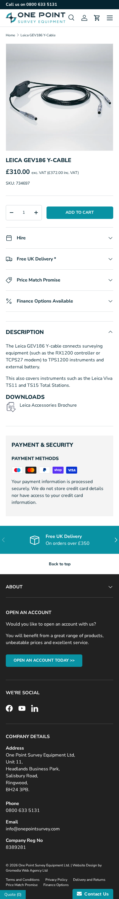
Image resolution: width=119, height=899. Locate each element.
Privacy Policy (56, 879)
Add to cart (80, 212)
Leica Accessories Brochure (48, 405)
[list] (59, 97)
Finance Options (56, 885)
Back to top (59, 564)
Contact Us (95, 894)
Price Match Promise (22, 885)
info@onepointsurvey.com (33, 829)
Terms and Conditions (23, 879)
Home (10, 35)
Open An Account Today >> (44, 660)
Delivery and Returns (89, 879)
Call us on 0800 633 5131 (31, 4)
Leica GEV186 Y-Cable (38, 35)
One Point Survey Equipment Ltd (43, 865)
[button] (97, 18)
